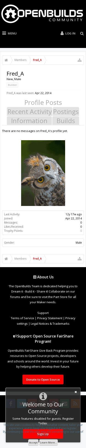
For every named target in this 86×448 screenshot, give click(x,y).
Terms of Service (22, 318)
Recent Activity (29, 111)
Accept (33, 442)
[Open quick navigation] (79, 60)
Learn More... (48, 442)
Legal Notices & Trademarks (50, 324)
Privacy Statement (49, 318)
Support (43, 313)
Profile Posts (43, 102)
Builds (65, 120)
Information (29, 120)
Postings (66, 111)
